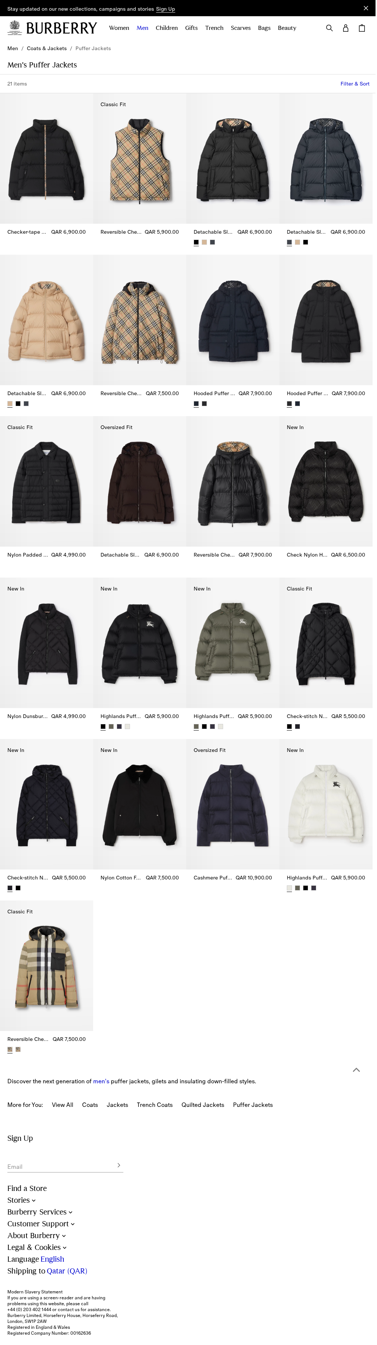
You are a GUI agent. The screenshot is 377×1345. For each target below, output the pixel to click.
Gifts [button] (191, 28)
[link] (12, 48)
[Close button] (366, 8)
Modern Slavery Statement (35, 1292)
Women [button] (119, 28)
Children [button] (167, 28)
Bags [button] (264, 28)
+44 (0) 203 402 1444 (29, 1309)
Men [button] (142, 28)
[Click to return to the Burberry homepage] (62, 28)
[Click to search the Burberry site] (329, 28)
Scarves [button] (241, 28)
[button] (165, 9)
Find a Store (27, 1188)
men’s (101, 1081)
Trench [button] (214, 28)
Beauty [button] (287, 28)
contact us (69, 1309)
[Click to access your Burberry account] (345, 28)
